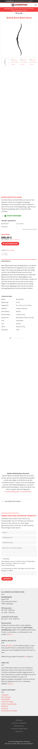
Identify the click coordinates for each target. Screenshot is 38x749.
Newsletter (9, 646)
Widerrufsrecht (19, 726)
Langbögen (5, 695)
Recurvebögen (10, 250)
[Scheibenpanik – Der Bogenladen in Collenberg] (19, 4)
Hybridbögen (5, 699)
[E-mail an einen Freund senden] (6, 254)
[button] (36, 5)
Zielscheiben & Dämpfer (9, 711)
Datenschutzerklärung (7, 565)
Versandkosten (15, 239)
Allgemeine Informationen (19, 729)
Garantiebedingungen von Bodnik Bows (18, 492)
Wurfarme (4, 708)
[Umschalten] (3, 501)
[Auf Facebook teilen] (3, 254)
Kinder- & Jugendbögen (9, 704)
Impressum (19, 720)
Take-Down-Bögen (7, 702)
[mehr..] (9, 634)
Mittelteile (4, 706)
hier (25, 657)
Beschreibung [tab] (5, 261)
